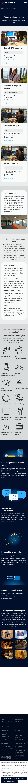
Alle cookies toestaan (9, 781)
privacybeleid (7, 768)
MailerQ (17, 721)
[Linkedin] (16, 755)
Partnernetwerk (19, 733)
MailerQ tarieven (6, 739)
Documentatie (18, 735)
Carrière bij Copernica (7, 748)
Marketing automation (7, 721)
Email (3, 719)
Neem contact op (6, 750)
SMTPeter (17, 724)
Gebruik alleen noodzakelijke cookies (14, 778)
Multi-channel (5, 726)
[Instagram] (18, 755)
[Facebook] (21, 755)
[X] (23, 755)
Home (2, 8)
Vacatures (14, 8)
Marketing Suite (19, 719)
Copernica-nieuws (6, 746)
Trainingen (17, 737)
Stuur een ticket (19, 739)
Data (3, 724)
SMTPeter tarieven (6, 736)
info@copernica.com (20, 752)
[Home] (8, 3)
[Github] (16, 759)
